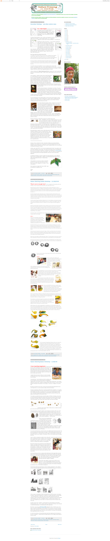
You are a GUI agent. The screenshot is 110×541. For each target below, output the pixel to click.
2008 (66, 40)
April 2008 (67, 53)
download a (75, 17)
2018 (66, 30)
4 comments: (43, 518)
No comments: (43, 353)
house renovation (45, 174)
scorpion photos (44, 175)
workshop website (58, 150)
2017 (66, 31)
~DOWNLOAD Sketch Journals (70, 23)
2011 (66, 36)
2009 (66, 39)
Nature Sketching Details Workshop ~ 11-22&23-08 (44, 181)
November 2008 (68, 45)
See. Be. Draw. (67, 100)
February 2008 (68, 56)
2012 (66, 35)
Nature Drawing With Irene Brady (52, 174)
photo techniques (46, 520)
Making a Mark (67, 99)
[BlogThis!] (49, 173)
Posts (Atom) (37, 526)
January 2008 (68, 57)
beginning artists (35, 519)
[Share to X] (50, 173)
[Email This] (48, 173)
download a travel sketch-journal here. (50, 14)
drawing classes (40, 519)
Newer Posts (33, 524)
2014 (66, 32)
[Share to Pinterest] (52, 173)
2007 (66, 59)
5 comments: (43, 173)
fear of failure (50, 519)
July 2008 (67, 49)
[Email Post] (46, 173)
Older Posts (59, 524)
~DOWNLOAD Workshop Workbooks (70, 24)
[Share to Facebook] (51, 173)
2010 (66, 38)
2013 (66, 34)
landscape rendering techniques (38, 520)
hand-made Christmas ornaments (37, 174)
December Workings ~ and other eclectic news (43, 24)
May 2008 (67, 52)
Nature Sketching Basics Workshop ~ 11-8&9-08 (43, 361)
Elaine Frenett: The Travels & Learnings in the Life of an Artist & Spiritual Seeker (71, 98)
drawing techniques (45, 519)
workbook (33, 18)
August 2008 (68, 48)
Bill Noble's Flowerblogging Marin (70, 96)
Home (46, 524)
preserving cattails (39, 175)
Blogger (59, 538)
